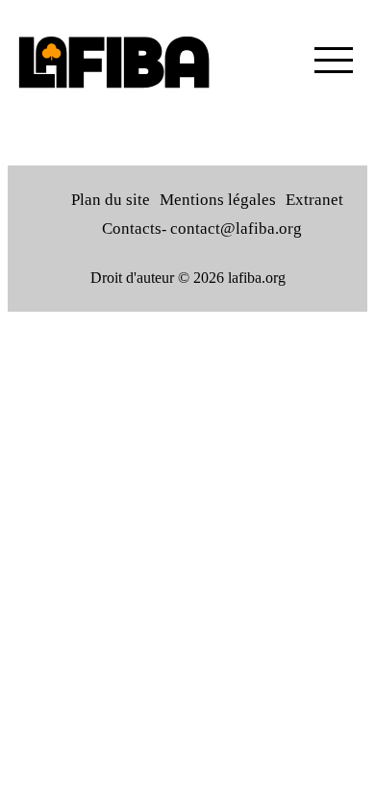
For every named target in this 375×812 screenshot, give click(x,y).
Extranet (314, 199)
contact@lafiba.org (236, 228)
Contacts (132, 228)
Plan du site (110, 199)
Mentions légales (218, 199)
